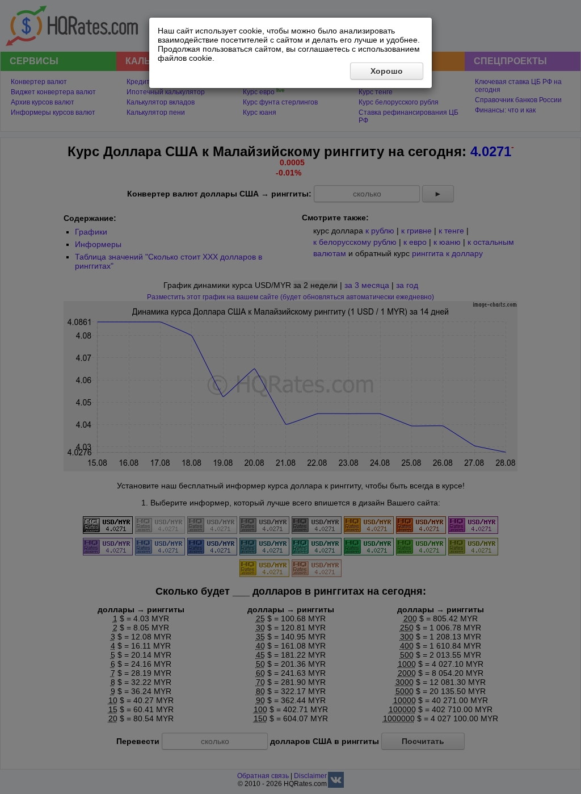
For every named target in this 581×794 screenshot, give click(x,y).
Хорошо (387, 71)
